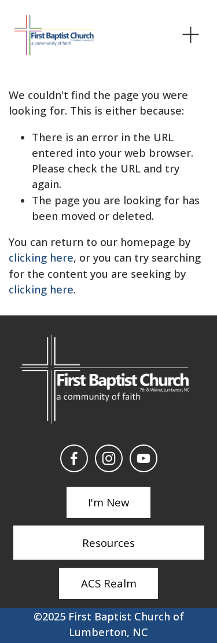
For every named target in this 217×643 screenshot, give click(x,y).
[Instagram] (109, 458)
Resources (108, 542)
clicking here (41, 257)
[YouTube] (143, 458)
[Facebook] (74, 458)
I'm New (108, 502)
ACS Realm (109, 583)
